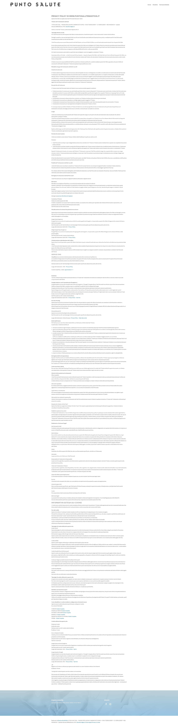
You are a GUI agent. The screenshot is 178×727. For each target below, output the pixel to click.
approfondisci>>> (69, 269)
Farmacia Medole (164, 5)
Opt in (75, 649)
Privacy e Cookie (96, 722)
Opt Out (78, 297)
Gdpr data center (83, 318)
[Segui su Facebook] (106, 704)
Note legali (88, 722)
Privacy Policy (71, 226)
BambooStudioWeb (63, 720)
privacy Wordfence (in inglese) (65, 196)
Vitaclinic (155, 5)
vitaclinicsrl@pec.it (70, 26)
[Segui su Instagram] (110, 704)
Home (149, 5)
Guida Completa (60, 608)
